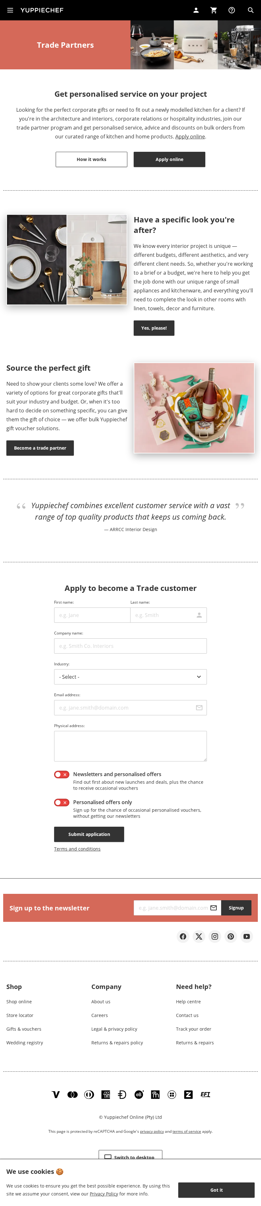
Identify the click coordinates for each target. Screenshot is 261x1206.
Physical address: (69, 725)
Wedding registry (24, 1043)
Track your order (193, 1029)
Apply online (190, 136)
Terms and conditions (77, 849)
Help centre (188, 1002)
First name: (64, 602)
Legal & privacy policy (114, 1029)
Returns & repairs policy (117, 1043)
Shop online (19, 1002)
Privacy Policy (104, 1194)
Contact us (187, 1015)
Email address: (67, 695)
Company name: (68, 633)
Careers (99, 1015)
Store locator (19, 1015)
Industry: (61, 664)
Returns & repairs (195, 1043)
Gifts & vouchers (23, 1029)
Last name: (140, 602)
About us (100, 1002)
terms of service (187, 1131)
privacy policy (152, 1131)
